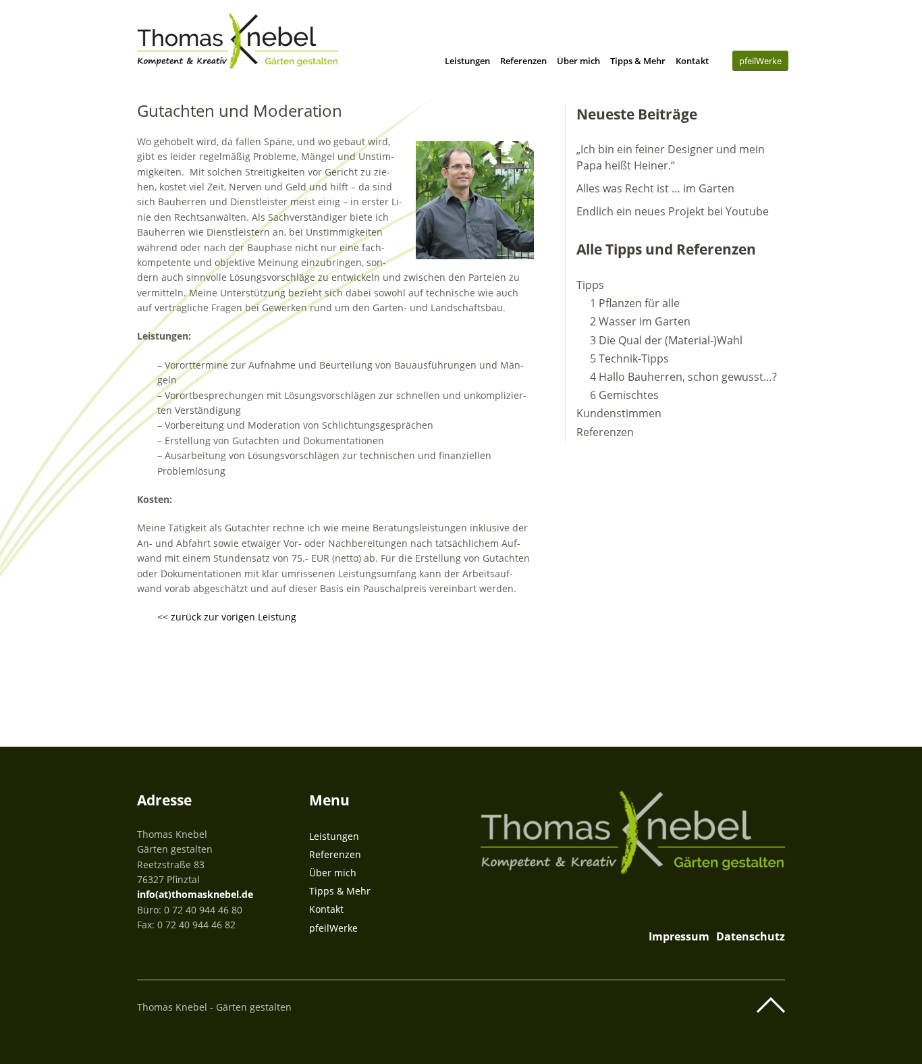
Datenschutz (750, 936)
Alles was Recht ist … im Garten (655, 188)
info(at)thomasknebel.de (195, 894)
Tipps (590, 284)
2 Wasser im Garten (640, 321)
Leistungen (467, 61)
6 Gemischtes (624, 395)
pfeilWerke (760, 61)
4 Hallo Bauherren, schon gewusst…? (683, 376)
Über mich (578, 61)
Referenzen (523, 61)
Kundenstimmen (618, 413)
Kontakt (692, 61)
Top (771, 1005)
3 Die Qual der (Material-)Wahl (666, 340)
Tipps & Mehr (638, 61)
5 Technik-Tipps (629, 358)
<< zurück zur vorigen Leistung (226, 616)
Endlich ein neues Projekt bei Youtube (672, 211)
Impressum (679, 936)
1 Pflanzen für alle (635, 303)
